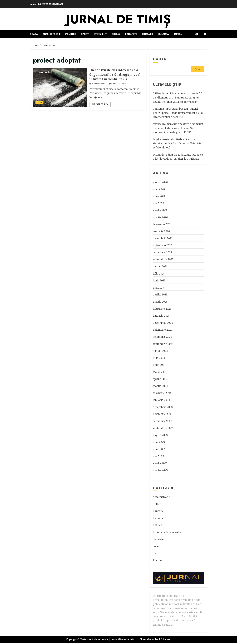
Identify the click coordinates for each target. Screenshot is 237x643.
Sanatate (131, 34)
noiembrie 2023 (162, 414)
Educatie (147, 34)
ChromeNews (146, 639)
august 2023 (160, 435)
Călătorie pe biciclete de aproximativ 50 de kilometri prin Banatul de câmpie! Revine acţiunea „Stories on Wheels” (177, 97)
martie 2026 (160, 217)
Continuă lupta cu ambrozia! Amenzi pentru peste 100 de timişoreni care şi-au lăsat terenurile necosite (178, 113)
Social (116, 34)
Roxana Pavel (99, 84)
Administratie (51, 34)
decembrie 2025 (163, 238)
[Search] (205, 34)
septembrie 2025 (163, 259)
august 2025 (160, 266)
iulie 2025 (159, 273)
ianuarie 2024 (161, 400)
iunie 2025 (159, 280)
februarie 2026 (162, 224)
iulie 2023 (159, 442)
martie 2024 (160, 386)
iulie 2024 (159, 358)
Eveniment (100, 34)
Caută (159, 59)
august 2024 (160, 351)
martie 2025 (160, 301)
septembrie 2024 (163, 344)
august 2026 (160, 182)
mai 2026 (158, 203)
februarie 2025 (162, 308)
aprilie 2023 (160, 463)
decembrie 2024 (163, 322)
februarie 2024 (162, 393)
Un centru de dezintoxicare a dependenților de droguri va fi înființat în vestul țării (60, 87)
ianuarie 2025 (161, 315)
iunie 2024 (159, 365)
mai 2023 (158, 456)
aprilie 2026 (160, 210)
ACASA (34, 34)
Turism (178, 34)
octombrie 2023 (162, 421)
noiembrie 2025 (162, 245)
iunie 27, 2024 (118, 84)
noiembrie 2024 (162, 329)
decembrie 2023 (163, 407)
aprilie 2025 (160, 294)
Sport (85, 34)
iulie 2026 (159, 189)
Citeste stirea (100, 104)
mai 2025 (158, 287)
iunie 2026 (159, 196)
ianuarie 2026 (161, 231)
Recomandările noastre (167, 532)
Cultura (163, 34)
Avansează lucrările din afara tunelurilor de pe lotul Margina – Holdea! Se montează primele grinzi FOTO (178, 128)
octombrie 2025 (162, 252)
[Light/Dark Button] (198, 34)
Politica (70, 34)
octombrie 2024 (162, 337)
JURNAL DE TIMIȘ (118, 19)
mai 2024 (158, 372)
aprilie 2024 (160, 379)
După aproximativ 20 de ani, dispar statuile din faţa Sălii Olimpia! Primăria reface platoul (177, 143)
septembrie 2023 (163, 428)
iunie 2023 (159, 449)
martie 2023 (160, 470)
